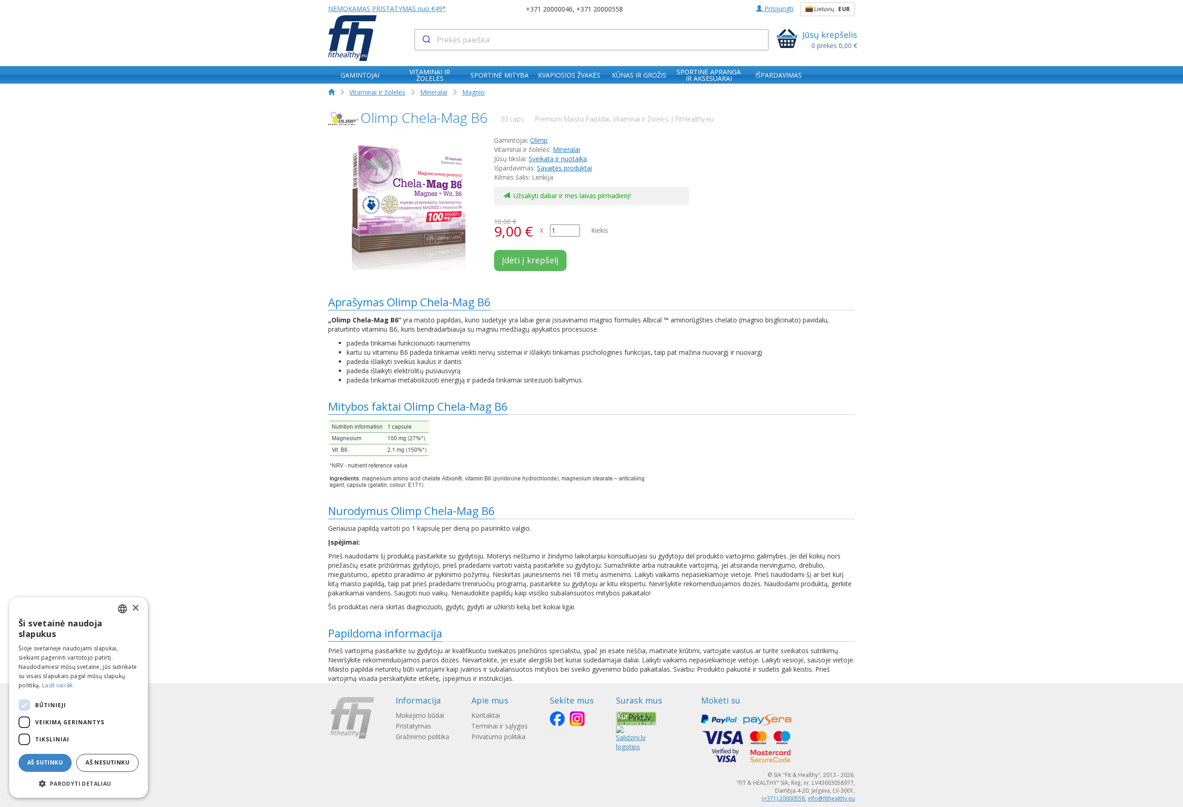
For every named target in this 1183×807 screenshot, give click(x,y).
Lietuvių (831, 9)
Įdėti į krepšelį (530, 260)
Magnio (473, 92)
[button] (78, 783)
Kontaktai (485, 715)
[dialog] (78, 697)
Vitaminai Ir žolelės (377, 92)
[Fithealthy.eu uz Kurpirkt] (636, 717)
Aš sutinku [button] (45, 762)
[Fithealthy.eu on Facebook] (557, 718)
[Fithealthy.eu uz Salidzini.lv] (631, 738)
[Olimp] (343, 118)
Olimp (539, 140)
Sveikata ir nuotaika (558, 158)
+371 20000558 (599, 9)
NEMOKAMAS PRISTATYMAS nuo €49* (387, 8)
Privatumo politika (498, 736)
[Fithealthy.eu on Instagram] (577, 718)
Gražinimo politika (422, 736)
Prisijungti (777, 8)
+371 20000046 (549, 9)
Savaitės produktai (564, 168)
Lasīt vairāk (57, 685)
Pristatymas (413, 726)
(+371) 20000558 (783, 798)
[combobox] (592, 39)
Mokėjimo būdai (420, 715)
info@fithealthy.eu (831, 798)
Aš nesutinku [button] (107, 762)
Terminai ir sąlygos (499, 726)
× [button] (135, 608)
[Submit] (426, 40)
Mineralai (433, 92)
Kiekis (599, 230)
